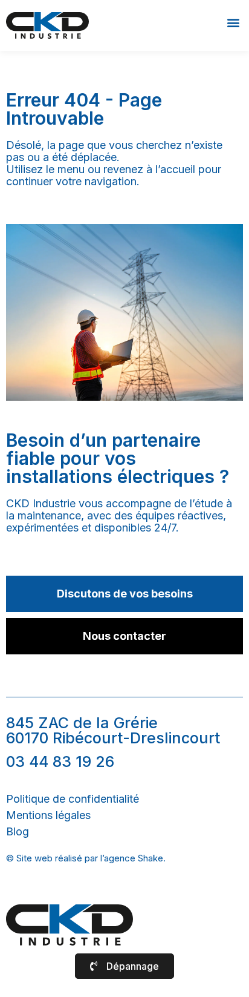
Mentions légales (48, 815)
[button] (233, 22)
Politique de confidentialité (72, 798)
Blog (17, 831)
